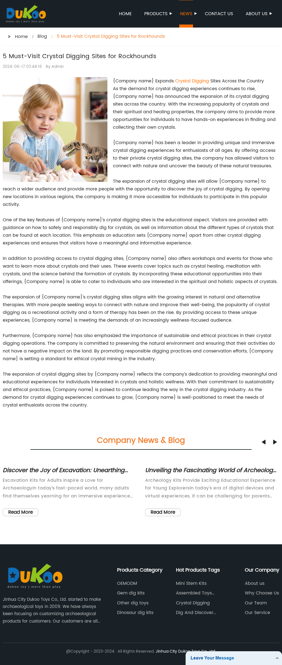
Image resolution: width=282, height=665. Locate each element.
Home (125, 13)
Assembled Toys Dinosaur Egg (194, 593)
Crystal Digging (192, 81)
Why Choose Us (262, 593)
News (186, 13)
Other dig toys (132, 603)
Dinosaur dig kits (135, 612)
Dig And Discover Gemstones (194, 612)
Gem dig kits (131, 593)
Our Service (257, 612)
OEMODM (127, 583)
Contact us (219, 13)
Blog (42, 36)
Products (155, 13)
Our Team (256, 603)
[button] (263, 442)
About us (256, 13)
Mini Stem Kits (191, 583)
